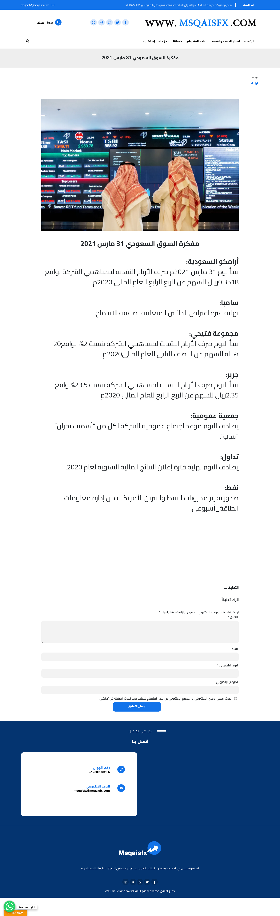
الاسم (234, 648)
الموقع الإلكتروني (227, 682)
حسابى (40, 23)
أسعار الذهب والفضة (226, 41)
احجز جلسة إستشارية (156, 41)
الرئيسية (249, 41)
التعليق (233, 616)
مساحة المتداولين (197, 41)
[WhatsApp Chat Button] (9, 906)
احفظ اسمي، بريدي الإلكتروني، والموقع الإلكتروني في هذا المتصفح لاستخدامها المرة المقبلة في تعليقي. (165, 698)
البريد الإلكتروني (228, 665)
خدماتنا (177, 41)
